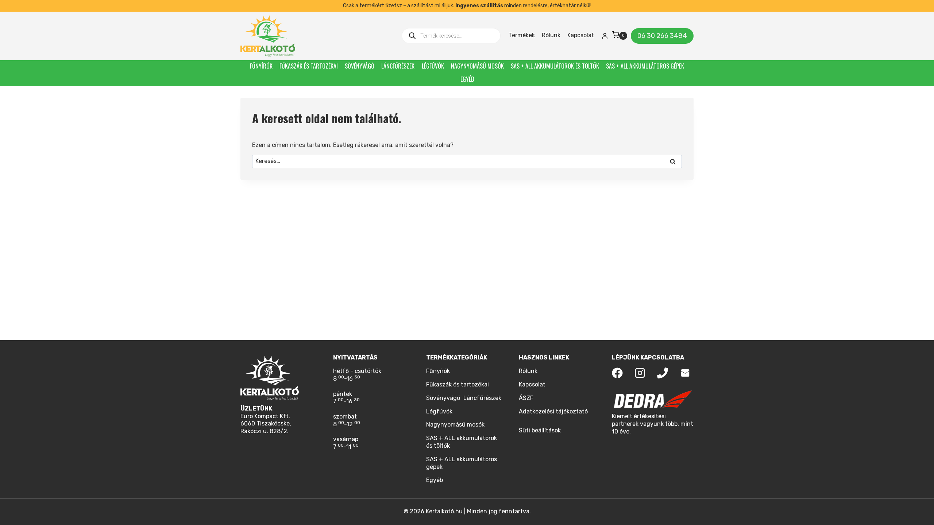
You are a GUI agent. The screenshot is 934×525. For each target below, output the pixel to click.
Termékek (522, 35)
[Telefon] (662, 373)
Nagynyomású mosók (477, 66)
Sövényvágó (359, 66)
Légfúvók (433, 66)
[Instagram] (639, 373)
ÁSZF (526, 397)
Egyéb (467, 79)
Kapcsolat (580, 35)
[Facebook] (617, 373)
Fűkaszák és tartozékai (308, 66)
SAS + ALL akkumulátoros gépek (645, 66)
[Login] (604, 36)
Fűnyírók (261, 66)
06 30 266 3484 (662, 36)
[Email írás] (685, 373)
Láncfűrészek (397, 66)
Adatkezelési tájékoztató (553, 411)
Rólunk (551, 35)
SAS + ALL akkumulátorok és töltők (555, 66)
